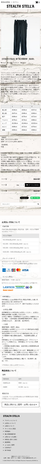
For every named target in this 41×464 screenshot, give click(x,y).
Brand (4, 62)
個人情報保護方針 (10, 434)
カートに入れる (33, 185)
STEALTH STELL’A (14, 62)
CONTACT (8, 447)
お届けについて (9, 426)
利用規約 (7, 431)
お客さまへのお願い (11, 437)
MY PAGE (8, 450)
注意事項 (20, 340)
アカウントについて (11, 420)
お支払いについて (10, 423)
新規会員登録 (5, 2)
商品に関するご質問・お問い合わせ (20, 405)
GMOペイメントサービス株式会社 (17, 333)
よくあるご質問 (9, 445)
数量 (18, 185)
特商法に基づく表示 (11, 439)
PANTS (24, 62)
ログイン (16, 2)
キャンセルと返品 (10, 428)
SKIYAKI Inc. (35, 460)
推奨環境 (7, 442)
